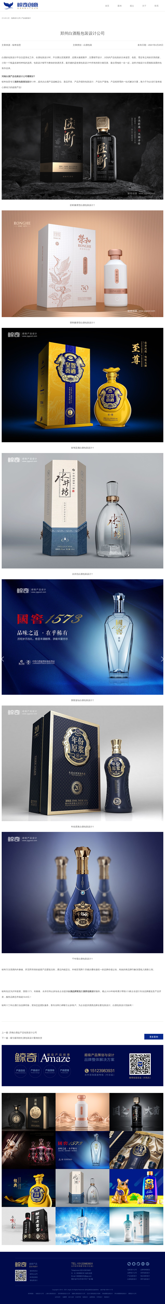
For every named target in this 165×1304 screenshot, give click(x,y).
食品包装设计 (145, 1276)
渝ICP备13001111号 (106, 1290)
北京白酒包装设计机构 (93, 1293)
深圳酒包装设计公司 (64, 1293)
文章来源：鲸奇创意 (11, 44)
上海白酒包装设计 (50, 1293)
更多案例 (154, 1036)
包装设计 (85, 1297)
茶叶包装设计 (145, 1279)
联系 (157, 5)
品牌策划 (92, 1297)
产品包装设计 (26, 18)
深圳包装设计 (145, 1273)
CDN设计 (99, 1297)
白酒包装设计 (132, 1279)
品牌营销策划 (145, 1269)
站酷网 (65, 1297)
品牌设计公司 (132, 1273)
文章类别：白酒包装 (82, 44)
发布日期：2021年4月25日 (150, 44)
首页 (107, 5)
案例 (120, 5)
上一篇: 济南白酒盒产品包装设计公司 (19, 1032)
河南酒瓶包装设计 (107, 1293)
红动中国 (78, 1297)
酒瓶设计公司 (132, 1293)
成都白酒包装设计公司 (78, 1293)
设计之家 (71, 1297)
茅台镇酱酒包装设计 (120, 1293)
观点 (132, 5)
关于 (144, 5)
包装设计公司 (16, 18)
